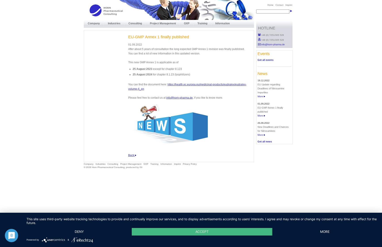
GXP (186, 23)
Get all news (265, 141)
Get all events (265, 60)
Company (94, 23)
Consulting (135, 23)
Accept (202, 232)
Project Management (163, 23)
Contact (279, 5)
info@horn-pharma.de (179, 97)
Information (222, 23)
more (325, 232)
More (261, 96)
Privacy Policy (190, 164)
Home (270, 5)
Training (202, 23)
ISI (140, 167)
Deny (79, 232)
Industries (114, 23)
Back (131, 155)
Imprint (177, 164)
